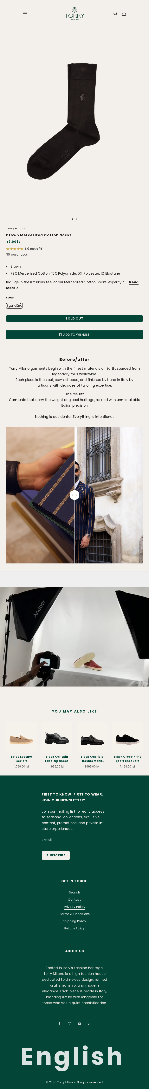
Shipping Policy (74, 921)
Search (74, 892)
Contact (74, 899)
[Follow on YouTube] (79, 1024)
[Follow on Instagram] (69, 1024)
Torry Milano (15, 228)
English (73, 1056)
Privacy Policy (74, 907)
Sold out (74, 318)
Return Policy (74, 928)
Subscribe (55, 855)
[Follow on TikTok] (90, 1024)
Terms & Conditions (74, 914)
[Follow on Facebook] (59, 1024)
